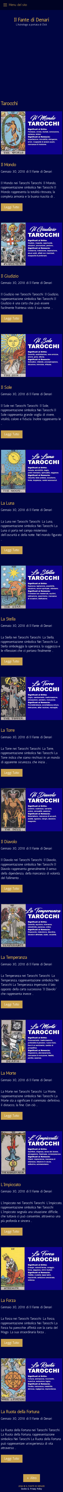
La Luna (7, 503)
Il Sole (6, 387)
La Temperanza (14, 957)
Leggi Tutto (11, 207)
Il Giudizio (9, 276)
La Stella (8, 618)
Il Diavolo (9, 841)
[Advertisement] (31, 66)
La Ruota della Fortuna (20, 1411)
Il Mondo (8, 164)
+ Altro (32, 1478)
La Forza (8, 1300)
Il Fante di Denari (31, 20)
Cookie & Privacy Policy (31, 1489)
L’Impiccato (11, 1184)
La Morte (8, 1073)
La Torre (8, 730)
